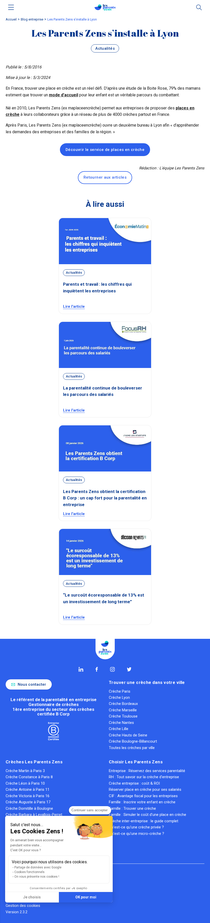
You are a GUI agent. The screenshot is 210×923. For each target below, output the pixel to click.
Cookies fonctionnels (29, 872)
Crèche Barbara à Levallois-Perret (34, 814)
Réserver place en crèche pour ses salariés (145, 789)
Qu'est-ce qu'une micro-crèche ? (136, 833)
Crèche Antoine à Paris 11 (27, 789)
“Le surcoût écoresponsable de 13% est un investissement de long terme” (103, 598)
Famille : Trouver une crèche (132, 808)
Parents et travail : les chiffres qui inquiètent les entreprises (97, 287)
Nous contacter (32, 684)
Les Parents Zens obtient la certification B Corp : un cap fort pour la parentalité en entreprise (105, 498)
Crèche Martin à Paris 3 (25, 770)
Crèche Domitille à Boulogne (29, 808)
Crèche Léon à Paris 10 (25, 783)
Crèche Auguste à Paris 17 (28, 802)
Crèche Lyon (119, 697)
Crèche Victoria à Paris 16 (27, 796)
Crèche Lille (118, 728)
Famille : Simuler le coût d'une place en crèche (147, 814)
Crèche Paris (119, 691)
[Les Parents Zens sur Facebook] (97, 669)
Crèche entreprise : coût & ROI (134, 783)
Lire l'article (74, 306)
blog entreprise (32, 19)
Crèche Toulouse (123, 716)
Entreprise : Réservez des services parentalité (147, 770)
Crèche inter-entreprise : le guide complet (143, 821)
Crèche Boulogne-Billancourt (133, 741)
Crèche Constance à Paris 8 (29, 777)
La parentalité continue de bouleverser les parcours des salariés (102, 391)
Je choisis (32, 897)
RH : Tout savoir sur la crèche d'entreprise (144, 777)
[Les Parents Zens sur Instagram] (112, 669)
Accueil (11, 19)
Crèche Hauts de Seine (128, 735)
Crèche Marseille (123, 710)
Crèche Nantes (121, 722)
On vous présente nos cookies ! (36, 876)
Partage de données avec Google (37, 867)
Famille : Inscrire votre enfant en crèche (142, 802)
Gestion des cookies (23, 905)
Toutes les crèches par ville (132, 747)
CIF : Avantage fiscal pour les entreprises (143, 796)
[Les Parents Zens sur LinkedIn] (81, 669)
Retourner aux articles (105, 177)
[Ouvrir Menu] (11, 7)
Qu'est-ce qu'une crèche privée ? (136, 827)
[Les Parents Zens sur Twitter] (129, 669)
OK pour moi (85, 897)
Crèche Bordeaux (123, 703)
